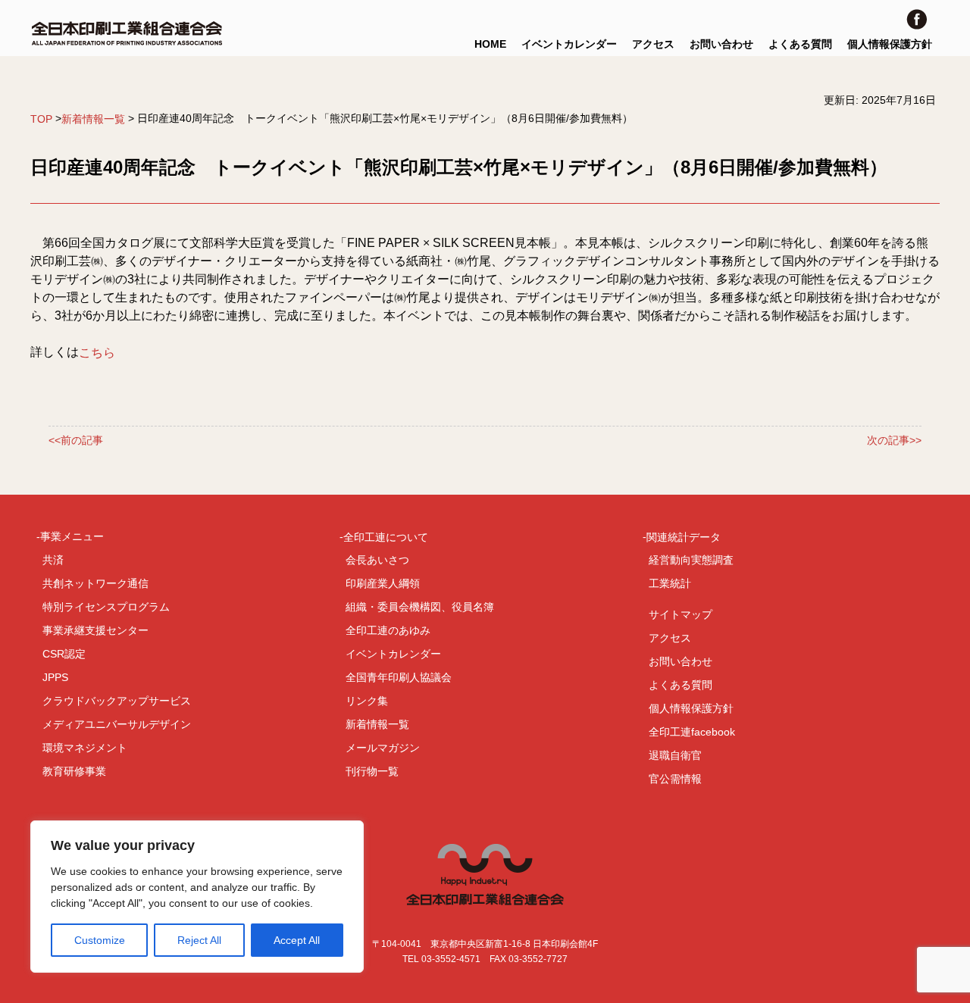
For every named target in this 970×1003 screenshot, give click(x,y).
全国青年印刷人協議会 (399, 677)
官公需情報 (675, 779)
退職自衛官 (675, 755)
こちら (97, 352)
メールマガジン (383, 748)
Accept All (297, 940)
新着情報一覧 (93, 119)
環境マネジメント (84, 748)
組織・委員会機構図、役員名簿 (420, 607)
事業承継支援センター (95, 630)
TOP (41, 119)
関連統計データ (683, 536)
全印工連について (385, 536)
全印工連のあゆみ (388, 630)
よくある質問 (800, 44)
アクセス (653, 44)
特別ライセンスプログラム (106, 607)
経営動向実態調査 (691, 560)
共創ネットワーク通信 (95, 583)
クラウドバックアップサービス (116, 701)
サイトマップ (680, 614)
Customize (99, 940)
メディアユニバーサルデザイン (116, 724)
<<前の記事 (75, 440)
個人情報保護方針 (889, 44)
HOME (490, 44)
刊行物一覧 (372, 771)
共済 (53, 560)
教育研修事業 (74, 771)
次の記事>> (894, 440)
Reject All (199, 940)
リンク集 (367, 701)
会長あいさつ (377, 560)
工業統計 (670, 583)
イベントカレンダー (569, 44)
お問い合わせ (721, 44)
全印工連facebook (692, 732)
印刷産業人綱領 (383, 583)
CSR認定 (64, 654)
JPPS (55, 677)
